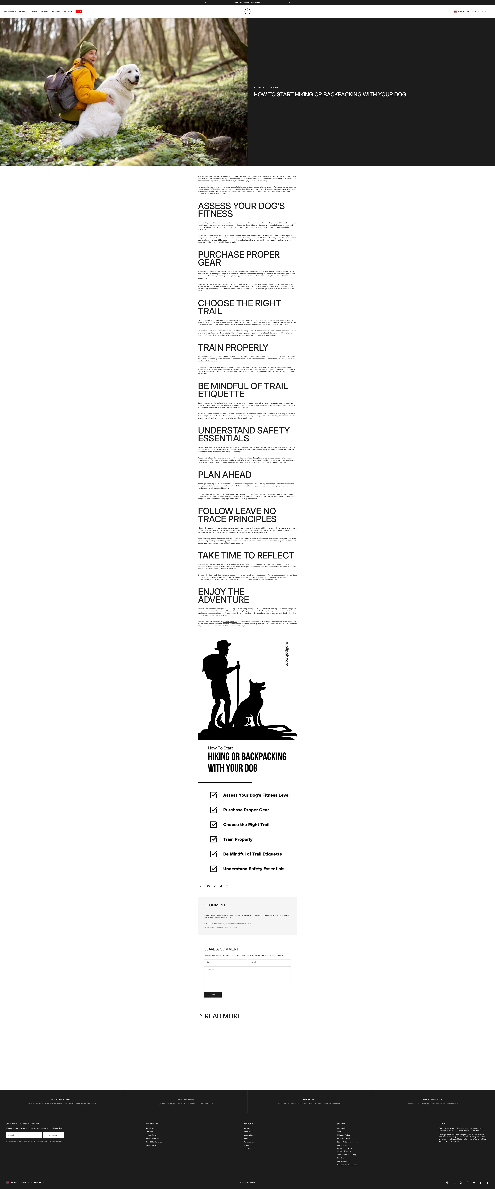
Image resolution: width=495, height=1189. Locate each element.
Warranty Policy (343, 1161)
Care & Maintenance (154, 1142)
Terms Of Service (152, 1139)
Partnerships (249, 1142)
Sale (79, 11)
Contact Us (341, 1128)
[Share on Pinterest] (220, 886)
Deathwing (56, 11)
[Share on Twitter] (214, 886)
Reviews (247, 1132)
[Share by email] (227, 886)
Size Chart (341, 1158)
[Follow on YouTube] (474, 1182)
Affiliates (247, 1149)
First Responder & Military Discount (344, 1150)
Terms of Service (271, 955)
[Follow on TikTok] (481, 1182)
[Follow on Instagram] (460, 1182)
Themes (44, 11)
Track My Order (343, 1139)
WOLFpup (68, 11)
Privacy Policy (254, 955)
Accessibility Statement (347, 1165)
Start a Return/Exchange (347, 1142)
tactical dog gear (230, 622)
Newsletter (150, 1128)
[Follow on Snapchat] (487, 1182)
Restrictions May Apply (346, 1154)
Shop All (23, 11)
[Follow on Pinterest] (467, 1182)
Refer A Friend (250, 1135)
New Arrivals (10, 11)
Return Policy (342, 1145)
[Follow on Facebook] (447, 1182)
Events (246, 1145)
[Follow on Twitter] (454, 1182)
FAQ (339, 1132)
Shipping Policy (343, 1135)
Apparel (34, 11)
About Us (149, 1132)
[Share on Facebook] (208, 886)
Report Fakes (151, 1145)
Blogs (246, 1139)
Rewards (247, 1128)
